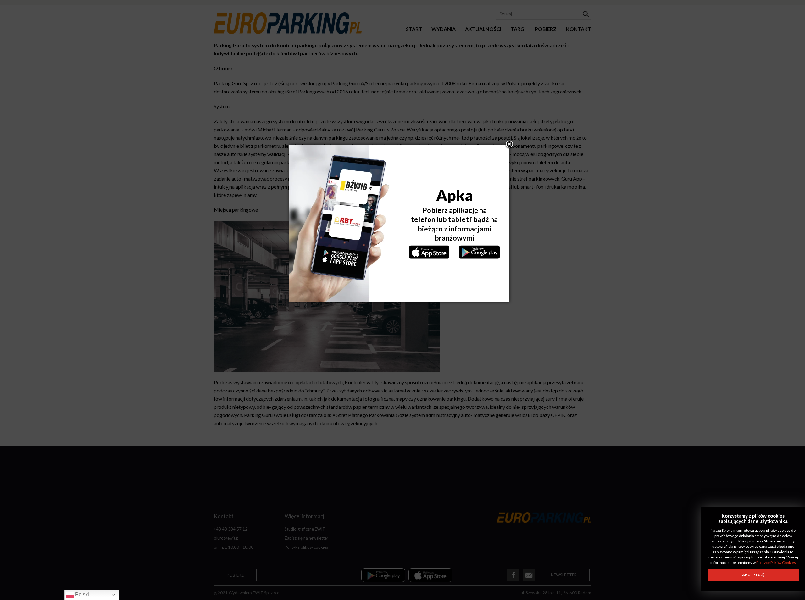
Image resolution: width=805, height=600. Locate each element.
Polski (81, 594)
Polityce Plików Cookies (776, 562)
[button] (509, 144)
